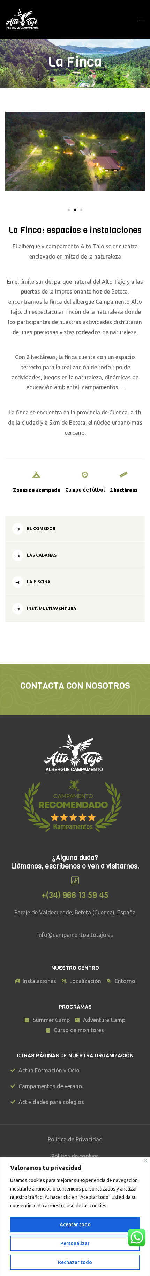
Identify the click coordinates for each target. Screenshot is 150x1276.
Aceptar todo (75, 1224)
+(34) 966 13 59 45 (75, 895)
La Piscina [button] (38, 581)
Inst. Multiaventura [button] (51, 608)
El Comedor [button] (40, 528)
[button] (69, 210)
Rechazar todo (75, 1262)
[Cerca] (145, 1160)
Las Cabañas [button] (41, 555)
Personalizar (75, 1243)
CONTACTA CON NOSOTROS (75, 686)
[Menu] (142, 19)
